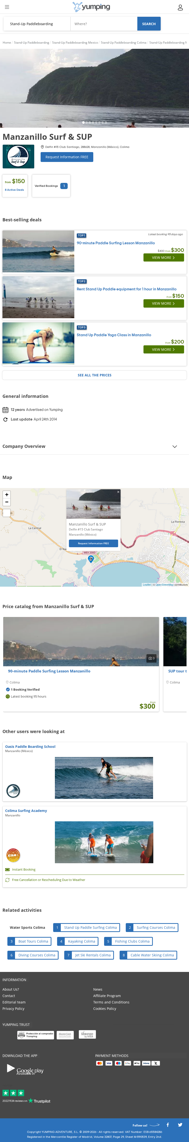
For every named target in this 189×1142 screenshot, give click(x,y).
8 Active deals (14, 189)
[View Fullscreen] (6, 513)
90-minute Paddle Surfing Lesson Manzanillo (116, 243)
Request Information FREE (67, 157)
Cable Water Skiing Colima (152, 955)
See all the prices (94, 375)
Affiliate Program (107, 995)
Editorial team (14, 1002)
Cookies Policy (104, 1008)
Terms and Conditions (111, 1002)
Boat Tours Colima (33, 941)
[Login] (180, 7)
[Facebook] (167, 1126)
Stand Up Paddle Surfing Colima (90, 927)
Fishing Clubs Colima (132, 941)
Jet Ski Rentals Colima (93, 955)
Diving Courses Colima (36, 955)
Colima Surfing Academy (26, 810)
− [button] (6, 502)
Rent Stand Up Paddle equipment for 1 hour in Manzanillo (126, 289)
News (97, 989)
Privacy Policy (13, 1008)
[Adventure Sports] (91, 7)
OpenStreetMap (165, 584)
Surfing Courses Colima (156, 927)
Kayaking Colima (81, 941)
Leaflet (147, 584)
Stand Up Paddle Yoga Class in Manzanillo (114, 335)
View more (161, 257)
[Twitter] (180, 1126)
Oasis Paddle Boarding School (30, 746)
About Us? (10, 989)
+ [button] (6, 495)
